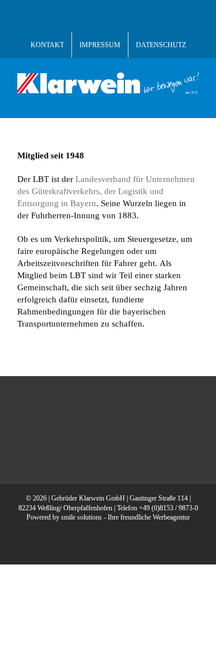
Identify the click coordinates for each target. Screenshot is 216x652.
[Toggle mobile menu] (194, 100)
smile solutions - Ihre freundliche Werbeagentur (125, 517)
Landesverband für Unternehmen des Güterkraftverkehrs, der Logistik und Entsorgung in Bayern (106, 191)
